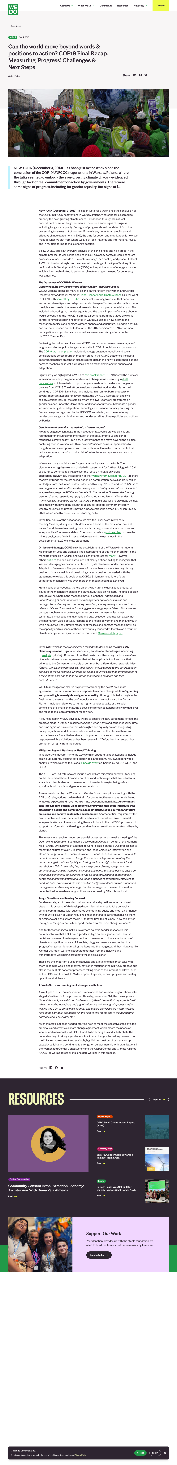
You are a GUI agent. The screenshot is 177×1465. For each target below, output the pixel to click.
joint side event (89, 763)
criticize (51, 560)
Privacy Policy (81, 1455)
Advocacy (139, 5)
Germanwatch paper (110, 633)
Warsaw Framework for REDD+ (109, 475)
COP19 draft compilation (58, 351)
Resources (122, 5)
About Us (65, 5)
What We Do (85, 5)
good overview (112, 532)
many (112, 555)
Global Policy (14, 76)
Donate (161, 5)
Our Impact (106, 5)
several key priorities (68, 299)
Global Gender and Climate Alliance (101, 295)
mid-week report (94, 375)
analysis (46, 655)
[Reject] (165, 1453)
